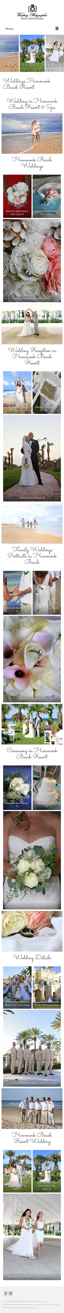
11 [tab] (39, 66)
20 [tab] (19, 70)
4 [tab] (13, 66)
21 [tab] (22, 70)
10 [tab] (35, 66)
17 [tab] (61, 66)
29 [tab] (52, 70)
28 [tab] (48, 70)
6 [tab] (20, 66)
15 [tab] (54, 66)
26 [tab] (41, 70)
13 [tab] (46, 66)
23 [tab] (30, 70)
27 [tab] (45, 70)
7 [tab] (24, 66)
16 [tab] (58, 66)
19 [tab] (15, 70)
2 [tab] (5, 66)
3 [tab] (9, 66)
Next (59, 53)
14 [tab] (50, 66)
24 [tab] (33, 70)
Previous (4, 53)
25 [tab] (37, 70)
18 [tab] (11, 70)
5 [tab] (17, 66)
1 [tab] (2, 66)
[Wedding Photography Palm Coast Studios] (32, 12)
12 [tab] (43, 66)
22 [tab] (26, 70)
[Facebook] (6, 1293)
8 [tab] (28, 66)
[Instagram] (10, 1293)
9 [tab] (32, 66)
